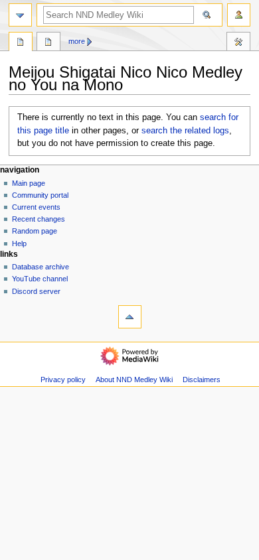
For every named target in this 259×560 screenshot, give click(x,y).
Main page (28, 183)
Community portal (40, 195)
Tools (238, 43)
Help (19, 243)
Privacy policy (63, 380)
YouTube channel (40, 279)
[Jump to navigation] (20, 15)
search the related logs (185, 130)
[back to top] (129, 316)
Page (20, 43)
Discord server (36, 291)
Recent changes (38, 219)
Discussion (48, 43)
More (76, 41)
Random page (34, 231)
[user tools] (238, 15)
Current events (36, 207)
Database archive (40, 267)
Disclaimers (201, 380)
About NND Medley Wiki (134, 380)
